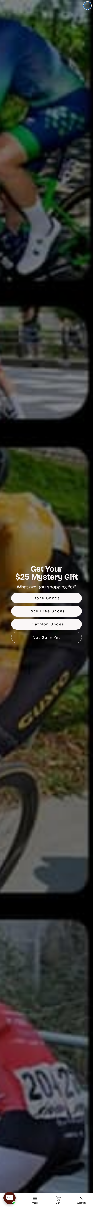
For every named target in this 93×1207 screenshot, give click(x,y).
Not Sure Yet (46, 637)
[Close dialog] (87, 5)
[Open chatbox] (9, 1198)
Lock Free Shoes (46, 611)
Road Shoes (47, 598)
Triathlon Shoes (46, 624)
